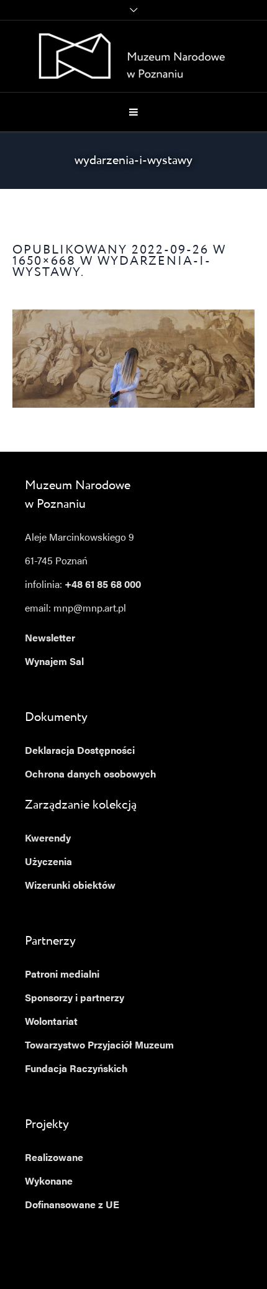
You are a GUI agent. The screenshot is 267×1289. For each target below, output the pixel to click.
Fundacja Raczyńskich (76, 1070)
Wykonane (49, 1182)
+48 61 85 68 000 (103, 585)
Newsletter (50, 639)
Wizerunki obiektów (70, 886)
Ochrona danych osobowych (90, 775)
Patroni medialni (62, 975)
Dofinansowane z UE (72, 1206)
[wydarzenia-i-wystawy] (133, 359)
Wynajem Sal (54, 662)
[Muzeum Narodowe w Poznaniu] (134, 56)
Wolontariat (51, 1022)
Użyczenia (48, 863)
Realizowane (54, 1158)
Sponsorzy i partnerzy (74, 999)
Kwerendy (48, 839)
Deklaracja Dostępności (80, 751)
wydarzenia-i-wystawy (111, 267)
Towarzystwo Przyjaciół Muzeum (99, 1046)
